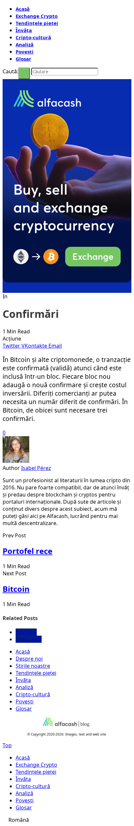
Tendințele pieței (37, 23)
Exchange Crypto (37, 16)
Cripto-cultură (33, 37)
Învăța (24, 30)
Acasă (23, 9)
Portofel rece (27, 550)
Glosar (23, 58)
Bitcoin (16, 588)
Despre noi (29, 658)
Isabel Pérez (36, 468)
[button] (67, 819)
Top (7, 745)
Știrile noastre (33, 665)
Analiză (25, 44)
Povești (25, 51)
